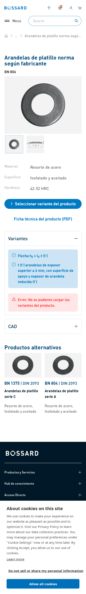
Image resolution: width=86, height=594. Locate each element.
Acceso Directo (15, 495)
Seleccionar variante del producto (45, 203)
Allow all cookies (43, 584)
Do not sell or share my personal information (41, 571)
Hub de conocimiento (19, 483)
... (16, 35)
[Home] (6, 36)
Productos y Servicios (19, 472)
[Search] (76, 21)
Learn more (15, 559)
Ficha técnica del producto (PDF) (43, 218)
